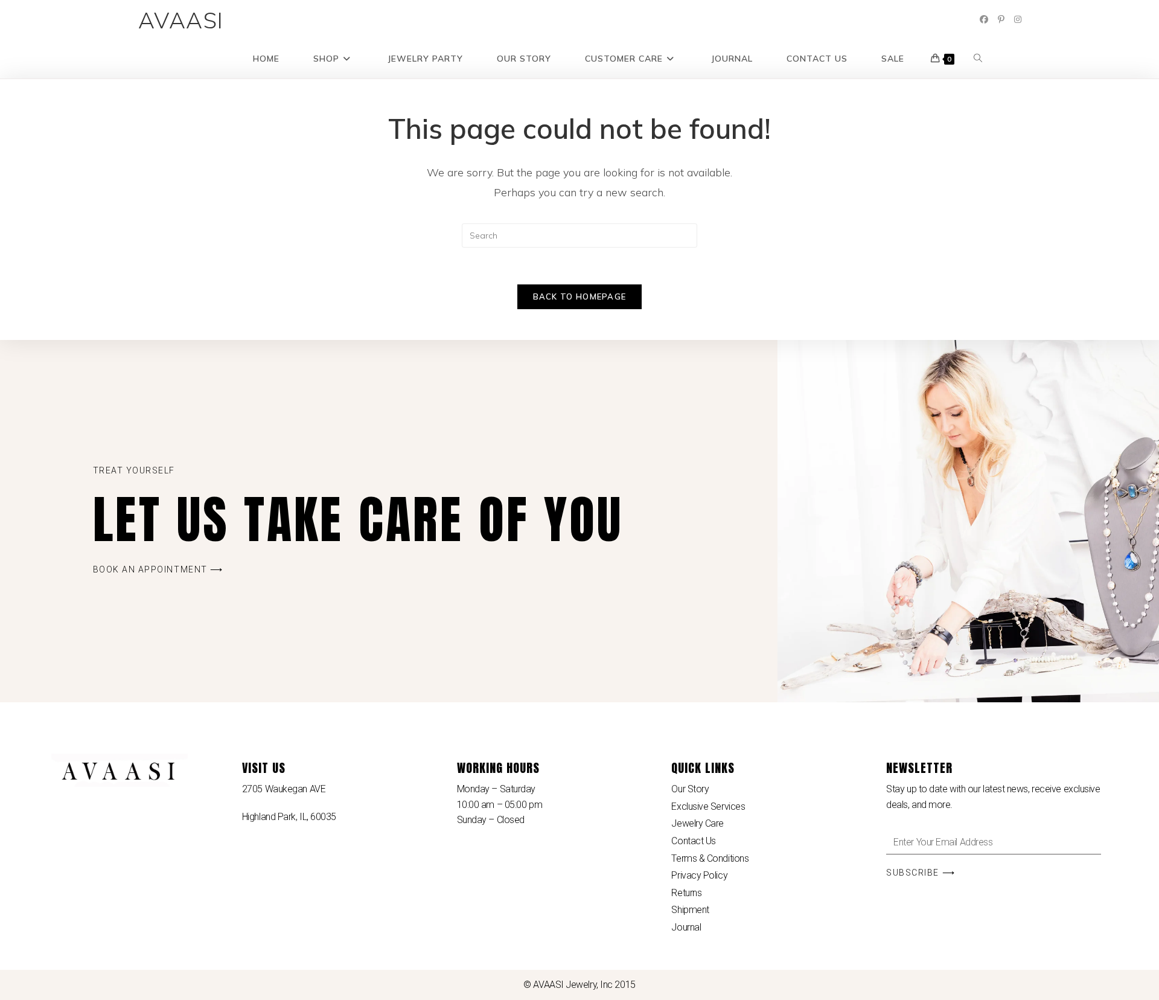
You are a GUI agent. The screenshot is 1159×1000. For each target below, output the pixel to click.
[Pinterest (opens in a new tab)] (1001, 19)
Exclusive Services (708, 806)
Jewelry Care (697, 823)
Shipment (690, 909)
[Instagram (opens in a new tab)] (1017, 19)
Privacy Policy (699, 875)
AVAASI (181, 20)
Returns (686, 893)
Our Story (690, 789)
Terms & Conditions (710, 858)
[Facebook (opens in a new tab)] (984, 19)
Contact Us (693, 841)
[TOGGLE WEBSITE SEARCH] (978, 59)
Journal (686, 927)
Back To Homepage (580, 296)
